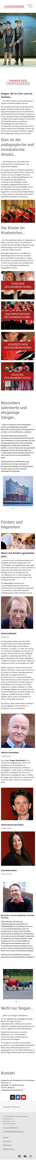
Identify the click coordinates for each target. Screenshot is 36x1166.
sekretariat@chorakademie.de (13, 1131)
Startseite (6, 1107)
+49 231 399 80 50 (10, 1128)
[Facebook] (18, 1097)
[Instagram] (12, 1097)
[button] (3, 491)
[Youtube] (23, 1097)
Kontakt (5, 1137)
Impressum (7, 1141)
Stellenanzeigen (8, 1149)
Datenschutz (7, 1145)
